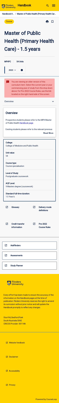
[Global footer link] (15, 283)
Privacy (12, 385)
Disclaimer (13, 357)
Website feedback (17, 343)
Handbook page (26, 123)
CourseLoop (51, 399)
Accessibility (14, 371)
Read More (48, 133)
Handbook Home (8, 14)
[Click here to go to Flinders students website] (9, 7)
